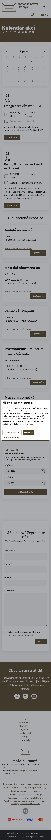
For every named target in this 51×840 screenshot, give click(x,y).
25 (7, 80)
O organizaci (19, 784)
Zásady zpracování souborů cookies (25, 791)
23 (37, 75)
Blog (24, 736)
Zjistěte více (12, 137)
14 (25, 71)
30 (37, 80)
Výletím (24, 729)
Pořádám (24, 726)
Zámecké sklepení (19, 311)
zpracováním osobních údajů (20, 635)
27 (19, 80)
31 (43, 80)
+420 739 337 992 (14, 836)
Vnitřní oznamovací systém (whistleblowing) (25, 798)
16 (37, 71)
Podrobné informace (26, 424)
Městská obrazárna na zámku (22, 270)
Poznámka (9, 590)
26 (13, 80)
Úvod (24, 719)
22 (32, 75)
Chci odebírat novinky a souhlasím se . (24, 633)
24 (43, 75)
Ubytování (24, 722)
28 (25, 80)
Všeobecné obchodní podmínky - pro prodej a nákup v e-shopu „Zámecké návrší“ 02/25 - (25, 802)
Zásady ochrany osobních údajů (34, 787)
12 (13, 71)
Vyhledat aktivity (25, 492)
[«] (7, 51)
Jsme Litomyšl (24, 733)
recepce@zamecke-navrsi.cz (36, 836)
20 (19, 75)
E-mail (8, 564)
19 (13, 75)
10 (43, 66)
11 (7, 71)
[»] (43, 51)
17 (43, 71)
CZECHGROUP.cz (8, 773)
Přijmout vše (28, 432)
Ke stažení (7, 784)
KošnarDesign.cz (21, 770)
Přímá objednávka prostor (37, 784)
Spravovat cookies (10, 437)
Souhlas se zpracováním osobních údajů (25, 794)
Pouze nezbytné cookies (12, 432)
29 (32, 80)
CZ (44, 7)
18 (7, 75)
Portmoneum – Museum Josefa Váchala (24, 351)
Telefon (7, 577)
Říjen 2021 (25, 51)
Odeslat (40, 641)
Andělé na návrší (18, 230)
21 (25, 75)
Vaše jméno (9, 550)
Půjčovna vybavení (11, 787)
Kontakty (25, 740)
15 (32, 71)
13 (19, 71)
